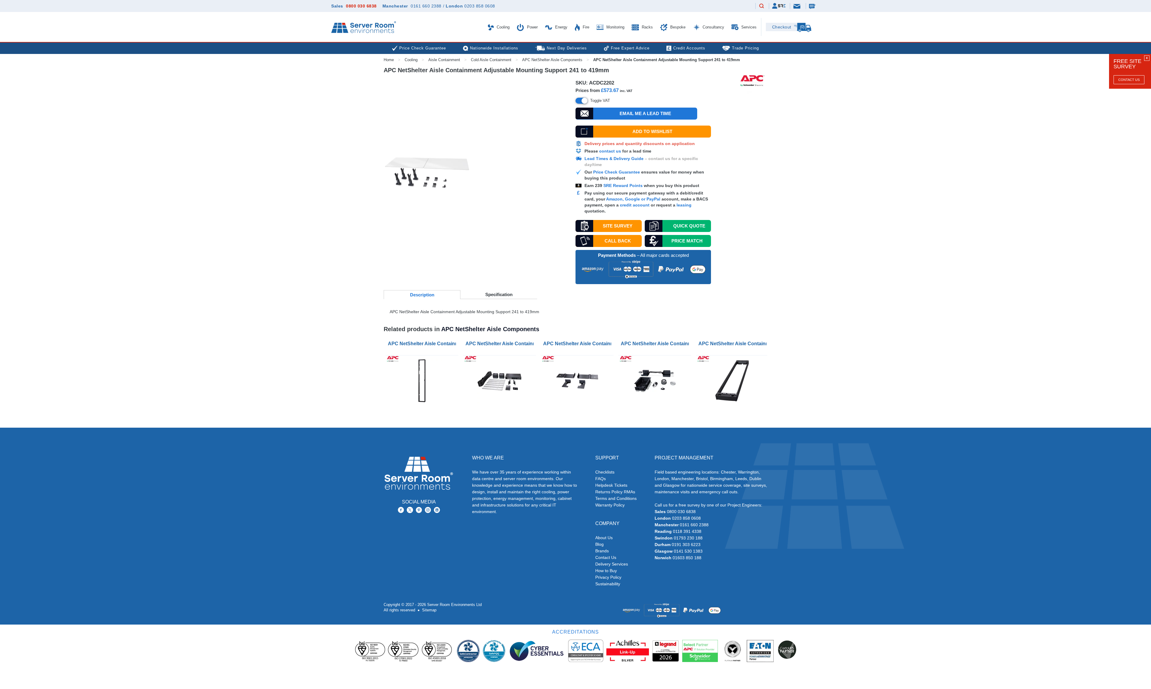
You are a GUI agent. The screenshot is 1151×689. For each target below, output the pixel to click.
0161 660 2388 (426, 6)
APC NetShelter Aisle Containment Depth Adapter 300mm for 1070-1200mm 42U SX (423, 343)
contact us (610, 151)
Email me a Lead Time (645, 113)
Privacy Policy (608, 577)
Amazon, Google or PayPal (633, 199)
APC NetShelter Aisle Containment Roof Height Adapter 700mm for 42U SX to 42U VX (733, 343)
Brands (602, 550)
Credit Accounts (689, 48)
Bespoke (677, 27)
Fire (585, 27)
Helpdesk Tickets (611, 485)
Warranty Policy (610, 505)
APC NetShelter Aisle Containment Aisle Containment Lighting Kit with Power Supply (500, 343)
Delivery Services (611, 564)
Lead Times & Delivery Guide (614, 158)
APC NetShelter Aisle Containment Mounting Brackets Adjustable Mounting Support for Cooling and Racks (578, 343)
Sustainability (607, 583)
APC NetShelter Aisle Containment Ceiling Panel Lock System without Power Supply (656, 343)
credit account (635, 205)
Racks (647, 27)
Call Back (618, 240)
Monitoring (614, 27)
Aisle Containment (444, 60)
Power (532, 27)
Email (797, 6)
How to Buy (606, 570)
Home (389, 60)
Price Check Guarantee (616, 172)
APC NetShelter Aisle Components (552, 60)
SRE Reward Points (623, 185)
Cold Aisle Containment (491, 60)
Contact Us (1129, 80)
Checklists (604, 472)
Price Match (687, 240)
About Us (604, 537)
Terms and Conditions (616, 498)
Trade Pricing (745, 48)
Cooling (502, 27)
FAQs (600, 478)
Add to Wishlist (652, 131)
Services (748, 27)
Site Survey (617, 225)
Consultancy (712, 27)
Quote (689, 225)
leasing (684, 205)
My (779, 6)
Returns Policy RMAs (615, 491)
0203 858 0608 (479, 6)
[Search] (762, 6)
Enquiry (813, 6)
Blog (599, 544)
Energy (560, 27)
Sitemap (429, 610)
